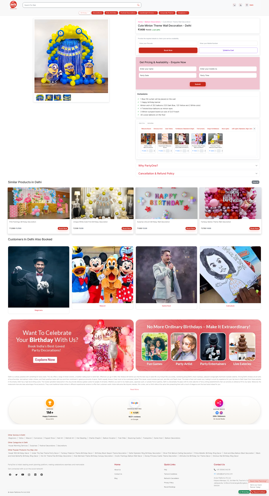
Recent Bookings (169, 487)
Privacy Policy (169, 482)
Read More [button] (134, 389)
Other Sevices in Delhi (16, 435)
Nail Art (60, 438)
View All (255, 182)
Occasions (182, 13)
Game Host (158, 438)
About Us (117, 470)
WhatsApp (245, 492)
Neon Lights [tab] (225, 128)
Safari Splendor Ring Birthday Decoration (145, 453)
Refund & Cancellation (171, 478)
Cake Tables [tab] (169, 128)
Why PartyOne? (148, 165)
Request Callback (259, 492)
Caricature (38, 438)
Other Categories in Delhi (18, 442)
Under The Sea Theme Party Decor (45, 453)
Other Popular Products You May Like (22, 450)
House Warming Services (18, 445)
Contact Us (118, 474)
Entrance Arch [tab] (158, 128)
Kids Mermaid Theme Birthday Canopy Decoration (93, 456)
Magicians (12, 438)
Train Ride (122, 438)
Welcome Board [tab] (146, 128)
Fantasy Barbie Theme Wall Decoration (216, 222)
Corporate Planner (167, 13)
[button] (148, 138)
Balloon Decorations (153, 22)
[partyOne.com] (13, 5)
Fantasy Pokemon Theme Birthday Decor (77, 453)
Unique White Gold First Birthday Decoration (90, 222)
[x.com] (16, 475)
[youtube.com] (23, 475)
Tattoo (21, 438)
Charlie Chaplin (95, 438)
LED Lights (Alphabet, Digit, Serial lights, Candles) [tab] (247, 128)
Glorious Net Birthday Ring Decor (226, 456)
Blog (115, 478)
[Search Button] (138, 5)
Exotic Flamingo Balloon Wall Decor (128, 456)
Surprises (33, 445)
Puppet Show (49, 438)
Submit (198, 84)
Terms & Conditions (170, 474)
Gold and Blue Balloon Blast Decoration (239, 453)
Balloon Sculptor (109, 438)
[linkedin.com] (35, 475)
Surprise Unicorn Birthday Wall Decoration (153, 222)
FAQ (165, 470)
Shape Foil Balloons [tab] (213, 128)
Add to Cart (229, 50)
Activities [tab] (151, 123)
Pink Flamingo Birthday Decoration (22, 222)
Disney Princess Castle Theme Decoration (161, 456)
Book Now (168, 50)
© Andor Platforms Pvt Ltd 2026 (19, 492)
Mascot (29, 438)
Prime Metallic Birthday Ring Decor (207, 453)
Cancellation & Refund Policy (156, 173)
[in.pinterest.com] (42, 475)
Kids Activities (111, 13)
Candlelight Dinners (147, 13)
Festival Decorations (128, 13)
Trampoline (147, 438)
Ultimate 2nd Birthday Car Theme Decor (195, 456)
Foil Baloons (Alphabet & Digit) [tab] (184, 128)
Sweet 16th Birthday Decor (18, 453)
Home (140, 22)
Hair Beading (81, 438)
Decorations (97, 13)
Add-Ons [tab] (142, 123)
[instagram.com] (29, 475)
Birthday (84, 13)
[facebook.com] (10, 475)
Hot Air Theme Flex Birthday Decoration (56, 456)
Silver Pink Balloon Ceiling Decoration (177, 453)
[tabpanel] (71, 97)
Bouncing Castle (134, 438)
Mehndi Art (69, 438)
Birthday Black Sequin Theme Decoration (111, 453)
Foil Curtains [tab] (201, 128)
